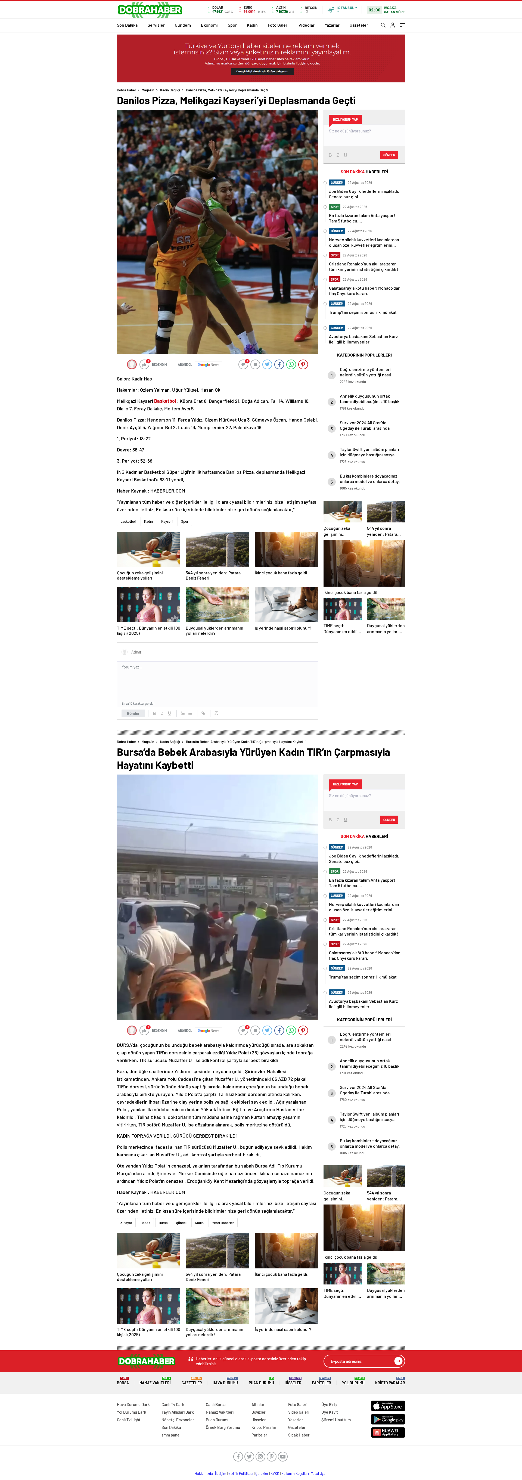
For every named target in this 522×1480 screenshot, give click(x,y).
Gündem (183, 24)
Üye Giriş (329, 1404)
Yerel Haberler (223, 1223)
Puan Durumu (261, 1381)
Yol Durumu (353, 1381)
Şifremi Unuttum (336, 1419)
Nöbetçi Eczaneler (177, 1419)
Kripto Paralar (390, 1381)
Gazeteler (359, 24)
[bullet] (190, 713)
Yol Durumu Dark (131, 1412)
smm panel (171, 1434)
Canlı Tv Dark (172, 1404)
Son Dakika (127, 24)
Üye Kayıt (329, 1412)
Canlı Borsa (216, 1404)
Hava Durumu (225, 1381)
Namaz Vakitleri (155, 1381)
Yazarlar (332, 24)
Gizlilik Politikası (240, 1473)
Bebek (145, 1223)
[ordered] (183, 713)
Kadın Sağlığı (170, 90)
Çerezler (261, 1473)
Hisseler (293, 1381)
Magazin (148, 90)
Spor (232, 24)
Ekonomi (209, 24)
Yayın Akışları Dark (177, 1412)
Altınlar (258, 1404)
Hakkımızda (204, 1473)
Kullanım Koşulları (295, 1473)
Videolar (307, 24)
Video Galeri (298, 1412)
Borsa (123, 1381)
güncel (181, 1223)
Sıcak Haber (299, 1434)
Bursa (163, 1223)
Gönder (133, 713)
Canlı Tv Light (129, 1419)
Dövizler (258, 1412)
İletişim (220, 1473)
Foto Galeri (278, 24)
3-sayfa (126, 1223)
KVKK (275, 1473)
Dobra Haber (126, 90)
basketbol (128, 521)
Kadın (252, 24)
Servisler (156, 24)
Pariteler (321, 1381)
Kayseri (167, 521)
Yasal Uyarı (319, 1473)
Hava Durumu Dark (133, 1404)
